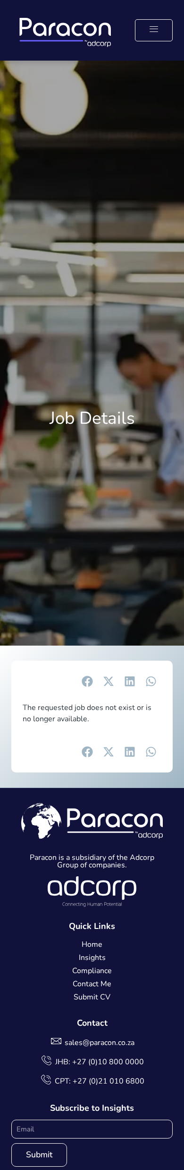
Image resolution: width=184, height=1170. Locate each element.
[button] (154, 30)
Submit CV (92, 997)
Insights (92, 957)
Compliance (92, 971)
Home (92, 944)
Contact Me (92, 984)
